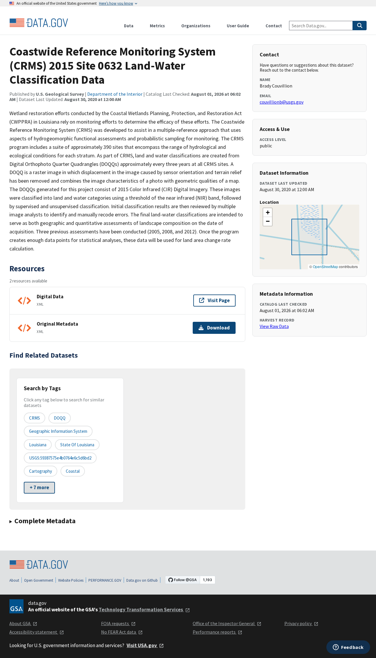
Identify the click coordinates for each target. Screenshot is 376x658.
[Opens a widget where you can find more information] (348, 647)
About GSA (20, 623)
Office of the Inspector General (224, 623)
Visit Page (219, 300)
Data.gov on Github (142, 580)
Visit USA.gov (142, 645)
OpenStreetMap (325, 266)
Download (218, 327)
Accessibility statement (33, 632)
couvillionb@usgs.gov (281, 102)
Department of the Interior (114, 94)
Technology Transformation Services (141, 609)
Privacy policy (298, 623)
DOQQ (60, 418)
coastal (73, 471)
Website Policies (70, 580)
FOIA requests (115, 623)
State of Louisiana (77, 444)
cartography (40, 471)
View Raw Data (274, 326)
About (14, 580)
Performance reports (214, 632)
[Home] (38, 23)
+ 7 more (39, 487)
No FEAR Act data (119, 632)
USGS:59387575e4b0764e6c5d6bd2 (60, 458)
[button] (267, 212)
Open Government (38, 580)
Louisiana (37, 444)
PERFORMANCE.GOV (104, 580)
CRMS (34, 418)
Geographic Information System (58, 431)
